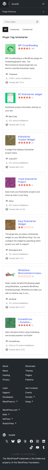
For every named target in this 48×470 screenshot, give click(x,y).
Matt (6, 414)
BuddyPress (10, 423)
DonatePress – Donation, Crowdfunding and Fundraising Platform (25, 321)
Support (6, 392)
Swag (29, 401)
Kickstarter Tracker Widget (26, 138)
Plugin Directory (9, 11)
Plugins (28, 375)
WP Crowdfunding (28, 45)
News (5, 370)
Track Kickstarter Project (27, 180)
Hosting (6, 375)
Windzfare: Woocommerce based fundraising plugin (30, 272)
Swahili (12, 435)
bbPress (8, 419)
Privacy (6, 379)
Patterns (29, 379)
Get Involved (31, 388)
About (5, 366)
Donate (30, 397)
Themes (29, 370)
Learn (5, 388)
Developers (8, 397)
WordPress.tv (10, 401)
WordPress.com (11, 410)
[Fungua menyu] (44, 4)
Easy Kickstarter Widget (27, 222)
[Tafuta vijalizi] (37, 21)
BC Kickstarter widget (30, 94)
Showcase (30, 366)
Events (28, 392)
